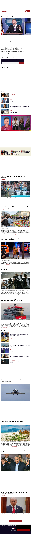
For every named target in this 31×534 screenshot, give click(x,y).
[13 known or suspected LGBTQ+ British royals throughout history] (3, 154)
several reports (11, 44)
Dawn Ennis (3, 423)
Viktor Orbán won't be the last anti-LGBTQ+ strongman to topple (14, 450)
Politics (11, 338)
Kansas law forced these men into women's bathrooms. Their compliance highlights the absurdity (18, 340)
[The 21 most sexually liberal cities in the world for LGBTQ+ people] (13, 151)
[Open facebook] (13, 528)
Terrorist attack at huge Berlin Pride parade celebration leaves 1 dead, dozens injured (14, 238)
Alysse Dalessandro (3, 179)
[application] (16, 123)
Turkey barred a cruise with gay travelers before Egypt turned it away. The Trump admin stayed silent (14, 299)
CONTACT (3, 525)
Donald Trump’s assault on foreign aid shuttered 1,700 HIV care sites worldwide (14, 268)
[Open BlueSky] (14, 528)
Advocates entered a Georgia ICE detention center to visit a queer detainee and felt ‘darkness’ (19, 112)
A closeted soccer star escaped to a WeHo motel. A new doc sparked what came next (19, 362)
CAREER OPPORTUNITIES (9, 525)
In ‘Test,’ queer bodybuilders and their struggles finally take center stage (20, 95)
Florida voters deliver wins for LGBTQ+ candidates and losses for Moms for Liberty (20, 351)
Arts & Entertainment (12, 94)
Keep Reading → (4, 202)
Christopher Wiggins (3, 495)
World (4, 14)
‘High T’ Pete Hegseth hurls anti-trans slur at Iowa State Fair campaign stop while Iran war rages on (19, 356)
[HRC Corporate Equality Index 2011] (13, 154)
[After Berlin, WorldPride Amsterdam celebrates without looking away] (15, 188)
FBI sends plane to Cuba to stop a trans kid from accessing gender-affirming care (14, 380)
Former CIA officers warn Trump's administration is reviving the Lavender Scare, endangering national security (20, 101)
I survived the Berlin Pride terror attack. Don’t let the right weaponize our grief (14, 207)
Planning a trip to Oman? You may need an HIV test (13, 421)
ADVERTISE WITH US (15, 525)
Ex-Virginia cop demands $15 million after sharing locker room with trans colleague (20, 346)
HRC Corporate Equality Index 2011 (17, 154)
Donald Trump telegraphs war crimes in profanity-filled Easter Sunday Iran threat (14, 493)
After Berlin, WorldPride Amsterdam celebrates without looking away (14, 177)
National (11, 99)
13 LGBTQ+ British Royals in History (7, 154)
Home (1, 14)
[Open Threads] (16, 528)
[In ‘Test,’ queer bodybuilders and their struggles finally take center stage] (5, 95)
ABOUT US (5, 525)
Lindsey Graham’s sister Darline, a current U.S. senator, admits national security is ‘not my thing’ (19, 107)
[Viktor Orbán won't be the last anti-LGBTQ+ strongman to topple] (15, 462)
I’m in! (21, 62)
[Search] (24, 11)
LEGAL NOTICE (15, 526)
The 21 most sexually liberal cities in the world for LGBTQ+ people (17, 152)
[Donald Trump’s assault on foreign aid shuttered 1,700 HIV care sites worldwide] (15, 280)
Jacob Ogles (3, 382)
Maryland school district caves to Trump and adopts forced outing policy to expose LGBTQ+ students (19, 335)
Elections (11, 349)
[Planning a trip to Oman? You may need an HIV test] (15, 432)
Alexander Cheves (3, 209)
